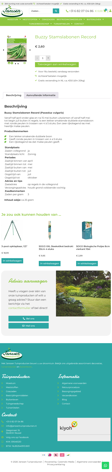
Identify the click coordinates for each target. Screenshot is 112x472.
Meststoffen (30, 19)
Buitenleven (94, 19)
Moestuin (12, 19)
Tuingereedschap (39, 24)
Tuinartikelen (62, 24)
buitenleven (26, 366)
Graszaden (48, 19)
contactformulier (19, 308)
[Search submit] (56, 10)
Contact (79, 24)
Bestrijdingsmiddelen (69, 19)
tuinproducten (9, 366)
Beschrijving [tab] (13, 95)
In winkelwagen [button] (12, 260)
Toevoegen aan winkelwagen (57, 64)
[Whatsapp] (105, 465)
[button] (3, 50)
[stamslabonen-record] (16, 50)
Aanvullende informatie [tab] (40, 95)
